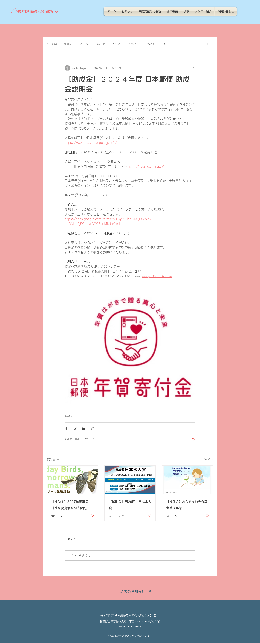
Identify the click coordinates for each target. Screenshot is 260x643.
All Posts (52, 44)
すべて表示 (207, 459)
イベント (117, 44)
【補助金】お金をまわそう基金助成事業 (186, 505)
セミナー (134, 44)
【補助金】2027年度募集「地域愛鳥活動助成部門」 (70, 505)
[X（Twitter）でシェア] (75, 428)
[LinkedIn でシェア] (83, 428)
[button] (208, 44)
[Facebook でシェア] (66, 428)
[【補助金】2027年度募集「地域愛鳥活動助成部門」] (72, 480)
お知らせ (100, 44)
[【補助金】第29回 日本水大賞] (130, 480)
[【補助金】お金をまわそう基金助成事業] (187, 480)
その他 (150, 44)
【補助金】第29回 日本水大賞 (130, 505)
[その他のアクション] (193, 68)
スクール (83, 44)
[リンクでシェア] (92, 428)
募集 (163, 44)
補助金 (67, 44)
